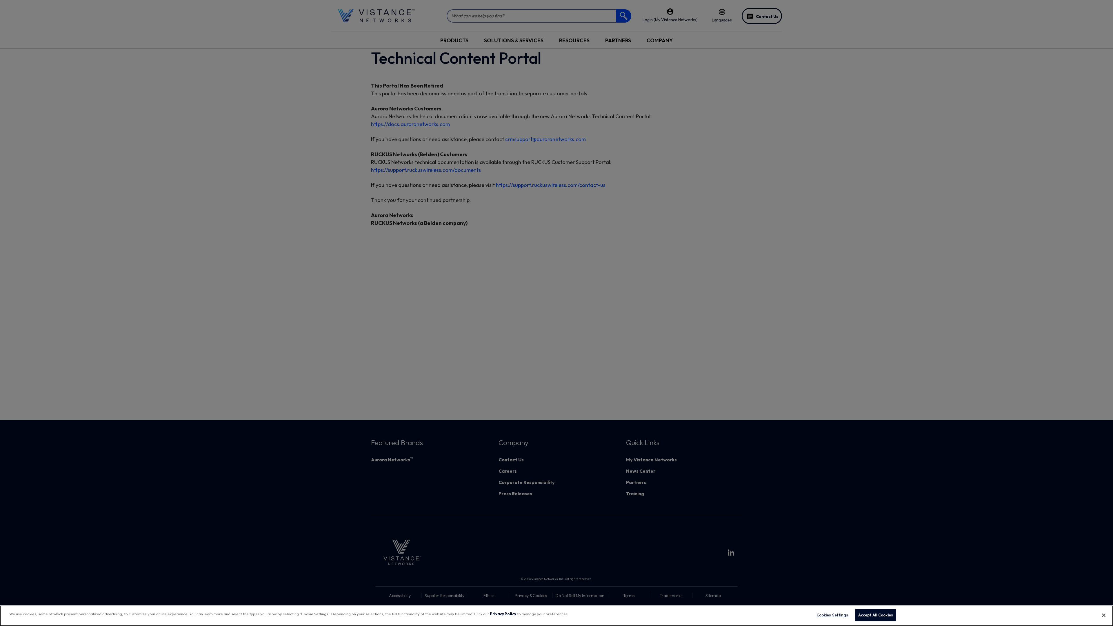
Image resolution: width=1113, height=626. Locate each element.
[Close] (1103, 615)
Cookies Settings (832, 615)
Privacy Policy (503, 614)
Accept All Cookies (875, 615)
